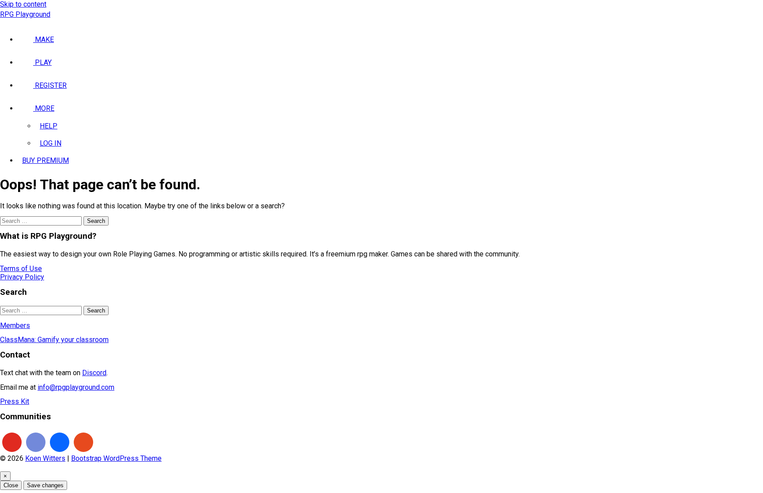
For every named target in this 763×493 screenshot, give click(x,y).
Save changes (45, 485)
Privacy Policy (22, 277)
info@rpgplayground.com (76, 387)
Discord (94, 373)
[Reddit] (83, 442)
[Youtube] (12, 442)
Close (11, 485)
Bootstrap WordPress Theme (116, 458)
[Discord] (36, 442)
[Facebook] (60, 442)
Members (15, 325)
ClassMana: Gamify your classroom (54, 339)
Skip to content (23, 4)
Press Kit (14, 401)
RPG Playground (25, 14)
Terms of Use (21, 268)
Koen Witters (45, 458)
